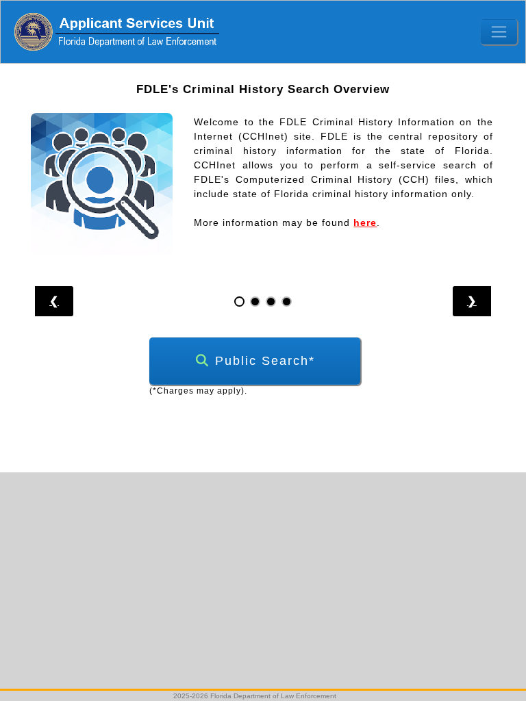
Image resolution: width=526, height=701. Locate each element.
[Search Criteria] (271, 301)
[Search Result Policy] (286, 301)
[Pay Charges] (255, 301)
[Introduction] (239, 301)
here (365, 222)
